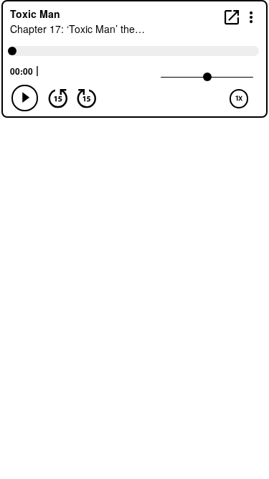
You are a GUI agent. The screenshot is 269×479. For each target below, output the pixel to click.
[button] (251, 16)
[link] (232, 17)
